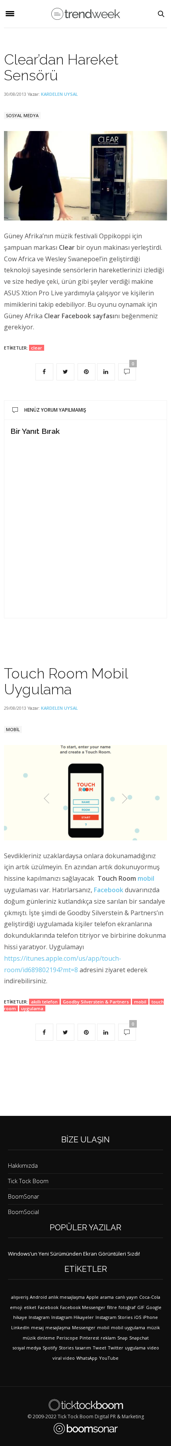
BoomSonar (23, 1196)
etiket (30, 1307)
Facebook (108, 889)
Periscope (67, 1338)
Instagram (39, 1317)
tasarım (83, 1348)
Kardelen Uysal (59, 94)
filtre (112, 1307)
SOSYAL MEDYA (22, 115)
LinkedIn (20, 1327)
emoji (16, 1307)
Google (153, 1307)
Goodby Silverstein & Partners (96, 1002)
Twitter (115, 1348)
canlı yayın (126, 1297)
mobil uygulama (128, 1327)
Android (38, 1297)
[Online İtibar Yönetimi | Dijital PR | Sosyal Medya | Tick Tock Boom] (85, 1405)
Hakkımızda (23, 1165)
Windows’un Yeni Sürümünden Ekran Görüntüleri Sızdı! (74, 1253)
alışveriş (19, 1297)
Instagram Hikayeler (72, 1317)
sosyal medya (26, 1348)
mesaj (37, 1327)
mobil (146, 878)
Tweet (99, 1348)
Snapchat (139, 1338)
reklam (108, 1338)
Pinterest (89, 1338)
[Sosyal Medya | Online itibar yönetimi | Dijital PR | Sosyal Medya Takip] (85, 14)
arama (107, 1297)
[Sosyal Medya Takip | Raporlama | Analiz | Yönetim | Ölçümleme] (86, 1428)
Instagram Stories (113, 1317)
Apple (92, 1297)
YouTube (109, 1358)
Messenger (83, 1327)
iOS (137, 1317)
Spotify (50, 1348)
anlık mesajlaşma (67, 1297)
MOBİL (13, 729)
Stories (66, 1348)
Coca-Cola (149, 1297)
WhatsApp (86, 1358)
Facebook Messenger (82, 1307)
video (153, 1348)
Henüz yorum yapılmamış (55, 410)
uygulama (32, 1008)
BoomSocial (23, 1212)
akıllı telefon (44, 1002)
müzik (153, 1327)
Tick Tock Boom (28, 1181)
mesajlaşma (57, 1327)
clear (36, 348)
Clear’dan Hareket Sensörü (61, 67)
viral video (63, 1358)
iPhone (150, 1317)
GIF (140, 1307)
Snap (122, 1338)
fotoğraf (127, 1307)
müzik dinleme (39, 1338)
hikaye (20, 1317)
